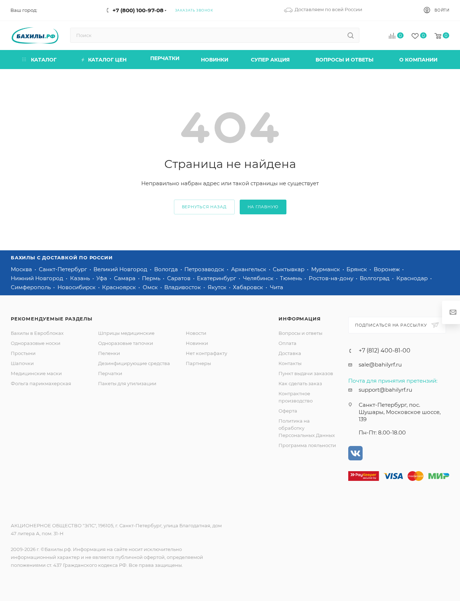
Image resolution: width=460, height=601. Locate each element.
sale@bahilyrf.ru (380, 364)
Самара (125, 278)
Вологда (166, 269)
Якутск (218, 287)
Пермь (152, 278)
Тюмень (291, 278)
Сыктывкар (289, 269)
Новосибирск (77, 287)
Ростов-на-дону (332, 278)
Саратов (179, 278)
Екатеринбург (217, 278)
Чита (276, 287)
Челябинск (259, 278)
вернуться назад (204, 206)
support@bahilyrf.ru (385, 389)
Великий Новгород (121, 269)
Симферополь (31, 287)
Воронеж (387, 269)
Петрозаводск (205, 269)
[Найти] (350, 35)
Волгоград (375, 278)
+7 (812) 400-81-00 (384, 351)
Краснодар (412, 278)
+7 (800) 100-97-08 (138, 10)
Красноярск (119, 287)
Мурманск (326, 269)
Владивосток (183, 287)
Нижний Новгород (38, 278)
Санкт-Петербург (63, 269)
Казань (80, 278)
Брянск (357, 269)
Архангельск (249, 269)
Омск (151, 287)
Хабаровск (248, 287)
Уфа (102, 278)
